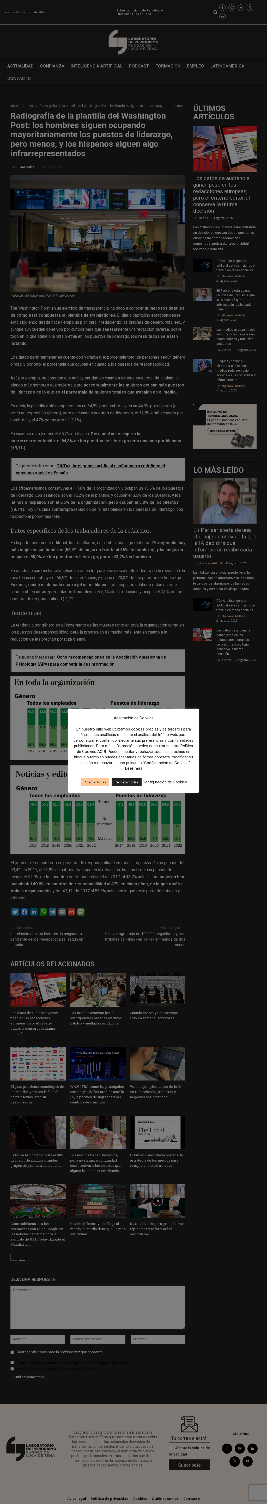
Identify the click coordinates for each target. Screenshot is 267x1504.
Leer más (133, 768)
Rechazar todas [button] (126, 782)
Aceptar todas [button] (95, 782)
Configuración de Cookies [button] (165, 782)
